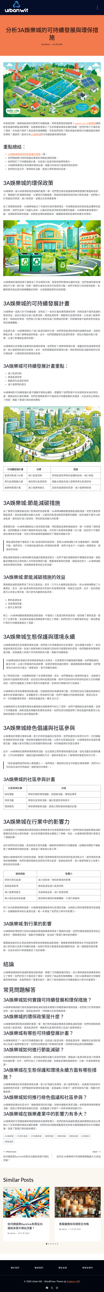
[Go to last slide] (7, 1214)
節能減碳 (8, 1142)
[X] (52, 1288)
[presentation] (26, 1202)
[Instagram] (57, 1288)
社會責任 (85, 1136)
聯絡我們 (39, 1268)
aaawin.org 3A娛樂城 (85, 123)
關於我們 (15, 1268)
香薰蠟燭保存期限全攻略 (74, 1224)
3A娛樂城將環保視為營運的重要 (24, 154)
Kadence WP (73, 1281)
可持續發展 (36, 1136)
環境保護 (61, 1136)
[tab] (46, 1244)
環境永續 (73, 1136)
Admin (47, 44)
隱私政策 (62, 1268)
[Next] (96, 1214)
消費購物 (52, 24)
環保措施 (49, 1136)
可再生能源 (22, 1136)
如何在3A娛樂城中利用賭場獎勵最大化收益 (79, 1154)
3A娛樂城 (35, 134)
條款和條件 (87, 1268)
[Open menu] (97, 7)
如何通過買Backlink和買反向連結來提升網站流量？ (26, 1156)
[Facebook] (47, 1288)
